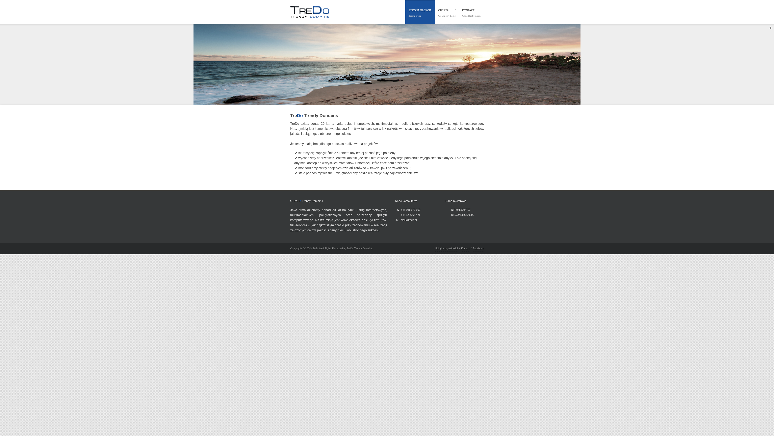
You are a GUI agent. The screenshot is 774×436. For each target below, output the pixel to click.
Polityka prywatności (446, 248)
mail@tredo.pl (409, 219)
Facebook (478, 248)
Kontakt (465, 248)
